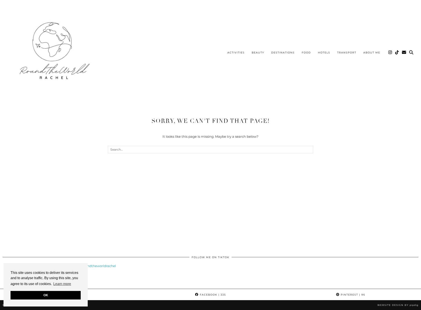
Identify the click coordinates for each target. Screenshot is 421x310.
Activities (236, 52)
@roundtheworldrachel (97, 266)
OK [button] (45, 295)
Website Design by (397, 305)
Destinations (283, 52)
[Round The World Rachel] (53, 53)
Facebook (212, 294)
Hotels (324, 52)
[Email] (404, 52)
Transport (346, 52)
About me (371, 52)
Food (306, 52)
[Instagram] (390, 52)
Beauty (258, 52)
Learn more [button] (62, 284)
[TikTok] (397, 52)
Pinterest (352, 294)
